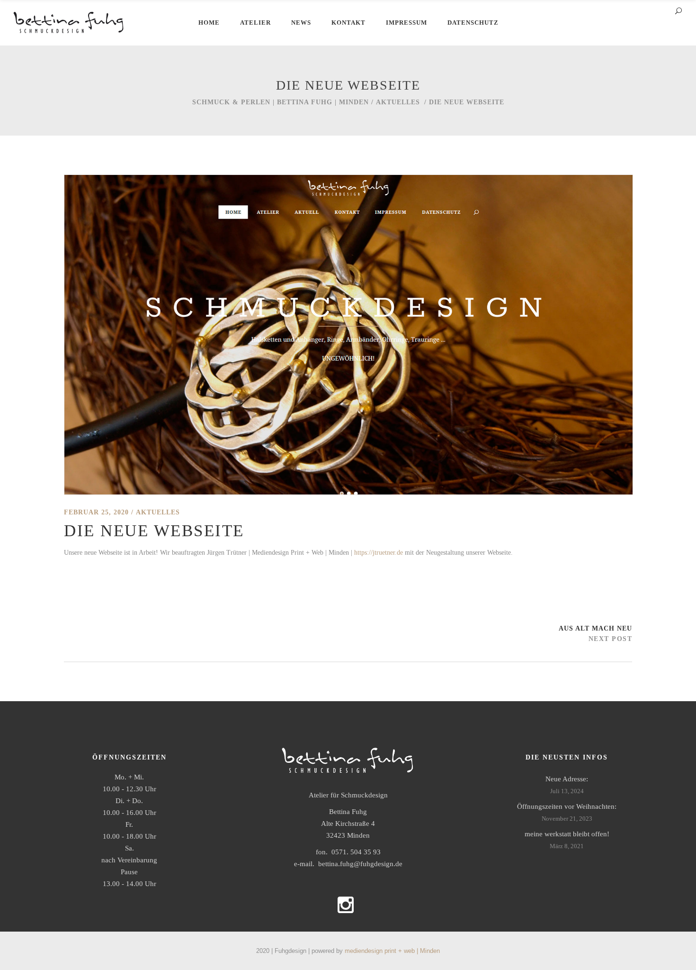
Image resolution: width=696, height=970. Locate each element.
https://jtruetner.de (378, 552)
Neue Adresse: (566, 779)
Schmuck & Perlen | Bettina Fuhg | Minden (280, 102)
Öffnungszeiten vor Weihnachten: (566, 806)
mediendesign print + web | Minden (392, 950)
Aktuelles (398, 102)
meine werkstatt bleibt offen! (567, 834)
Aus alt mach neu (595, 628)
